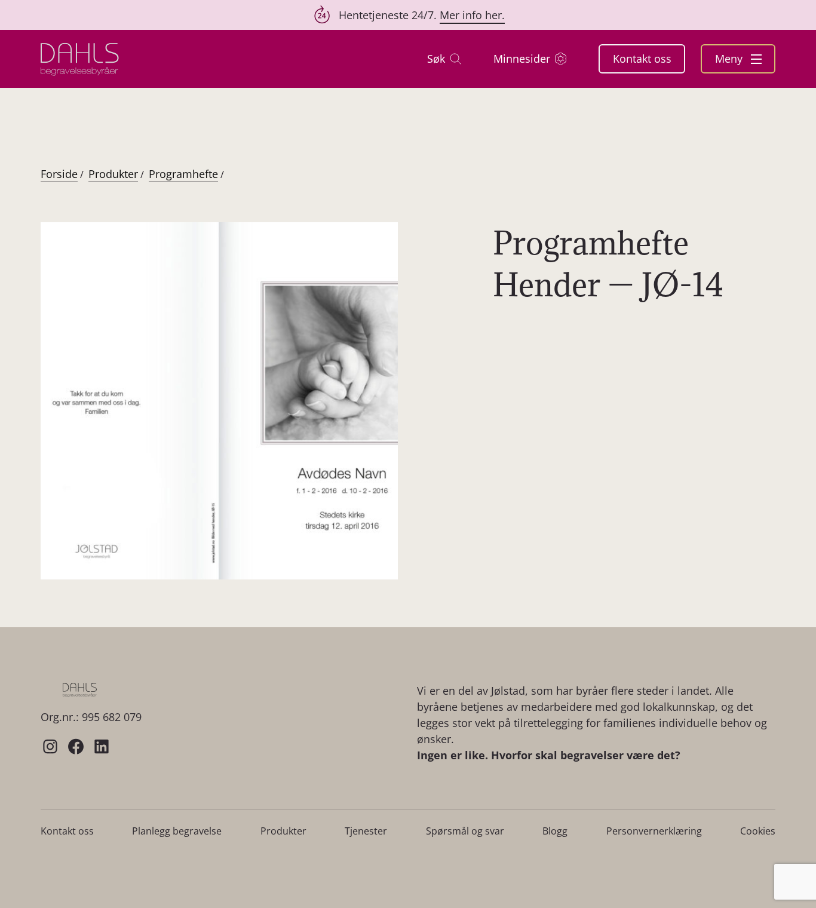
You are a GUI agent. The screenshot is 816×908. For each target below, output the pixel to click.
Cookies (757, 831)
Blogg (554, 831)
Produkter (113, 174)
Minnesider (521, 58)
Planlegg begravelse (177, 831)
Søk (436, 58)
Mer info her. (472, 15)
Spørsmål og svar (465, 831)
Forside (59, 174)
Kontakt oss (642, 58)
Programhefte (183, 174)
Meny (730, 58)
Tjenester (366, 831)
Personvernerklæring (654, 831)
